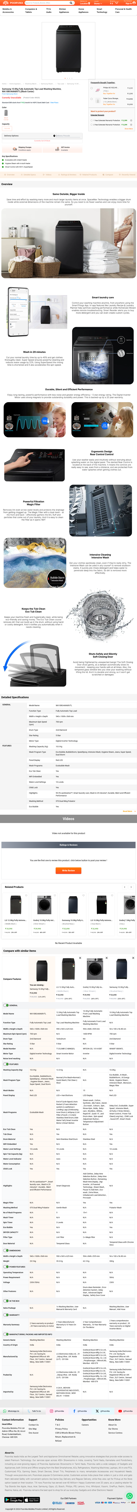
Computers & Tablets (31, 10)
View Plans (54, 103)
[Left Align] (72, 3)
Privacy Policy (61, 1429)
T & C (57, 1425)
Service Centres (115, 1433)
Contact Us (34, 1425)
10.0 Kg (7, 128)
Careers (85, 1425)
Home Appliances (83, 10)
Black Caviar (6, 119)
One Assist (33, 1433)
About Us (112, 1425)
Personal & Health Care (123, 10)
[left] (124, 887)
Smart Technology (102, 10)
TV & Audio (49, 10)
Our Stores (113, 1429)
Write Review (68, 870)
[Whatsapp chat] (129, 1496)
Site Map (33, 1429)
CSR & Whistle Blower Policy (68, 1433)
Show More (129, 129)
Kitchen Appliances (64, 10)
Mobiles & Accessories (8, 10)
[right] (131, 887)
